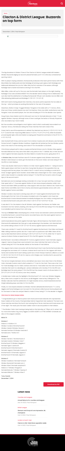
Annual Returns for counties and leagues (31, 400)
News (5, 13)
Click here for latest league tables (12, 295)
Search (62, 3)
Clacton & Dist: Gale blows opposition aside (32, 423)
